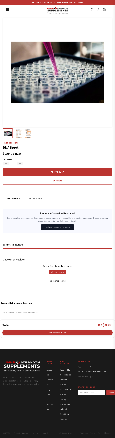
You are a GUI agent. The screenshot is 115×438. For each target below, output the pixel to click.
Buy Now (57, 181)
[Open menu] (7, 9)
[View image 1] (8, 133)
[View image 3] (30, 133)
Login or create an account (57, 227)
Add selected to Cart (57, 333)
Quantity (7, 159)
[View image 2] (19, 133)
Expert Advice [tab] (35, 199)
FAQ (48, 389)
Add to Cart (57, 172)
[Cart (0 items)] (104, 9)
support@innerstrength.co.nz (94, 371)
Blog (48, 409)
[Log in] (98, 9)
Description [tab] (13, 199)
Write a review (57, 272)
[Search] (92, 9)
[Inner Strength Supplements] (57, 10)
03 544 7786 (87, 366)
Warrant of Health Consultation (65, 384)
